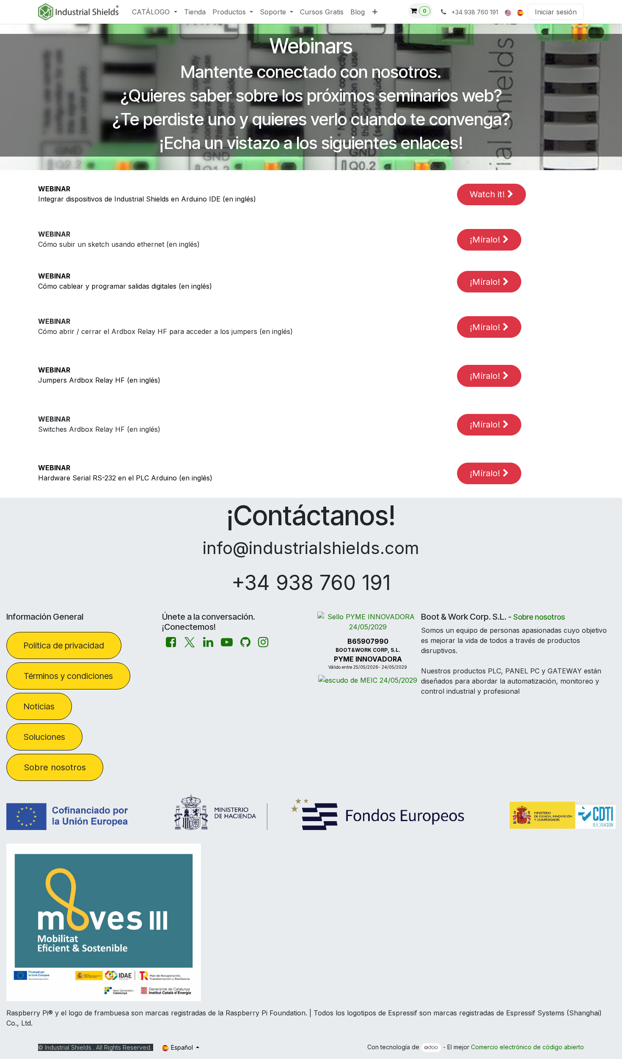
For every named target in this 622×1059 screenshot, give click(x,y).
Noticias (39, 706)
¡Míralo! (486, 239)
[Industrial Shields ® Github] (245, 642)
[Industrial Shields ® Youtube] (227, 642)
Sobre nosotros (55, 767)
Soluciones (44, 737)
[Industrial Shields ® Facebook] (171, 642)
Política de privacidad (64, 645)
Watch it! (488, 194)
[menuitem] (154, 11)
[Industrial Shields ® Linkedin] (208, 642)
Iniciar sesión (556, 12)
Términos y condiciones (68, 676)
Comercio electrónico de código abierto (527, 1047)
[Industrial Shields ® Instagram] (263, 642)
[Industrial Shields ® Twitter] (189, 642)
